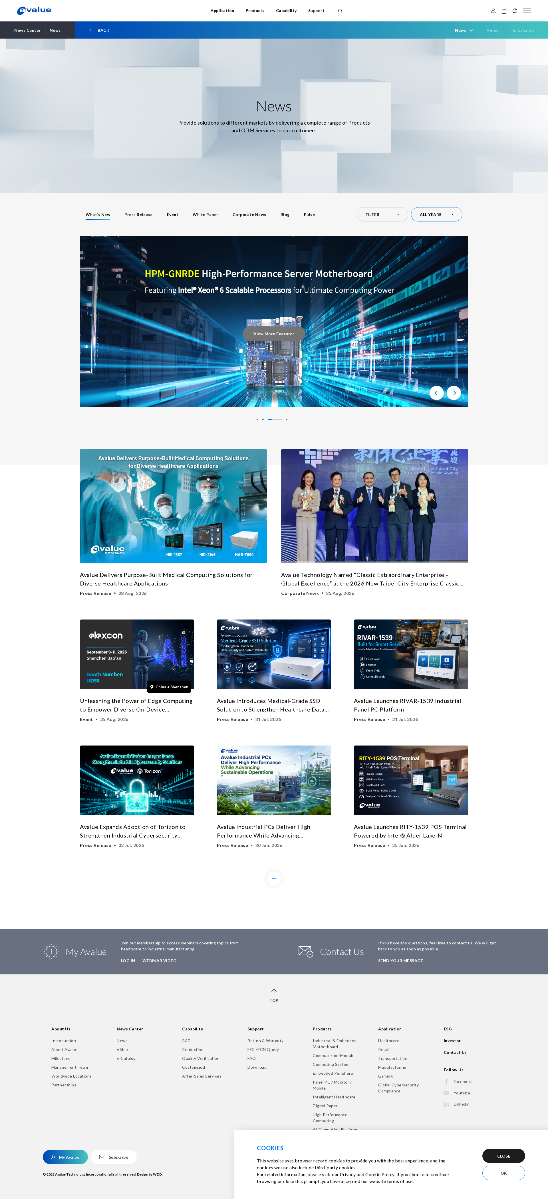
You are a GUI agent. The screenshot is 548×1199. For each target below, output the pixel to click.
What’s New (98, 214)
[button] (437, 393)
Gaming (385, 1076)
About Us (60, 1028)
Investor (452, 1040)
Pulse (309, 214)
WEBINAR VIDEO (159, 960)
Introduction (63, 1040)
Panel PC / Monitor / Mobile (332, 1085)
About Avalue (64, 1049)
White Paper (205, 214)
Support (316, 10)
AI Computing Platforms (336, 1129)
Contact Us (455, 1052)
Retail (383, 1049)
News (122, 1040)
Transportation (392, 1058)
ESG (448, 1028)
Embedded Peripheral (333, 1073)
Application (222, 10)
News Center (130, 1028)
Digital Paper (325, 1105)
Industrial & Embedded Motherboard (335, 1043)
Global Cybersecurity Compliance (398, 1087)
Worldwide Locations (71, 1076)
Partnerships (63, 1084)
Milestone (61, 1058)
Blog (285, 214)
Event (173, 214)
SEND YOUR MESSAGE (400, 960)
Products (255, 10)
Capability (286, 10)
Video (493, 30)
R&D (186, 1040)
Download (257, 1067)
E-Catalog (523, 30)
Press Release (138, 214)
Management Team (69, 1067)
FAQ (251, 1058)
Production (193, 1049)
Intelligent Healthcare (334, 1096)
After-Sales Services (201, 1076)
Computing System (331, 1064)
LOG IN (128, 960)
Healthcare (388, 1040)
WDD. (158, 1174)
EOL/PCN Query (263, 1049)
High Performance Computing (330, 1117)
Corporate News (249, 214)
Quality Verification (200, 1058)
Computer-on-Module (333, 1055)
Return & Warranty (265, 1040)
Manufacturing (392, 1067)
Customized (193, 1067)
